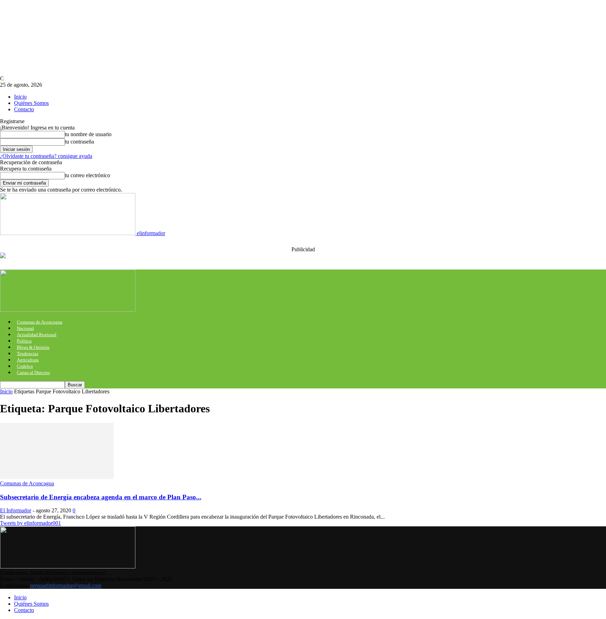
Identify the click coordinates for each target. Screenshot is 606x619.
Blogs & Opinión (33, 347)
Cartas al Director (33, 372)
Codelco (25, 366)
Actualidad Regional (36, 334)
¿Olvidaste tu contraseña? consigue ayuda (46, 156)
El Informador (15, 510)
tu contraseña (79, 142)
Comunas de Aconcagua (39, 322)
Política (24, 341)
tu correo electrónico (87, 175)
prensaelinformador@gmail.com (65, 585)
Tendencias (27, 353)
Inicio (20, 97)
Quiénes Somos (31, 103)
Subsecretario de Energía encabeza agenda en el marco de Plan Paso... (100, 497)
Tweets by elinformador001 (30, 523)
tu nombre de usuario (88, 134)
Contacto (24, 109)
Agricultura (28, 359)
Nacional (25, 328)
